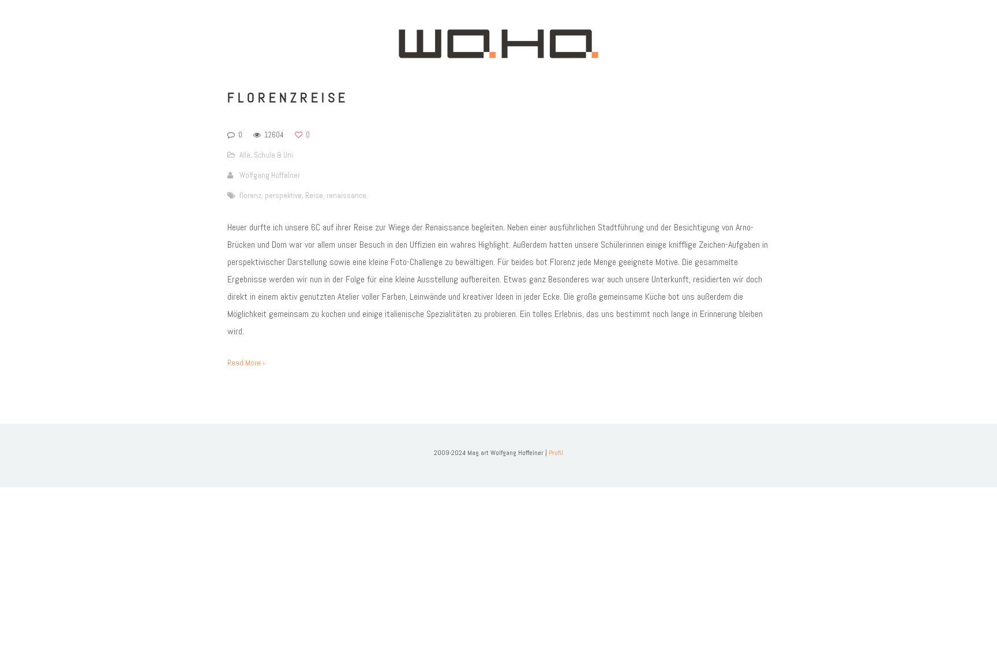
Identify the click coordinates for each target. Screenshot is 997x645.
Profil (556, 452)
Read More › (246, 363)
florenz (250, 195)
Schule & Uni (273, 155)
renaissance (346, 195)
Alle (244, 155)
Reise (314, 195)
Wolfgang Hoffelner (269, 175)
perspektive (283, 195)
